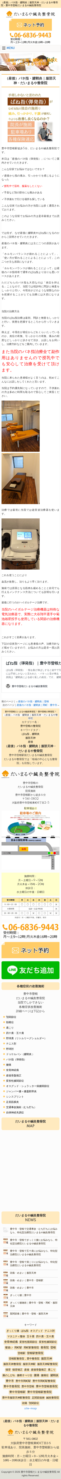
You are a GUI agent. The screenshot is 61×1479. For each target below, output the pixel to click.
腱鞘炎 (54, 1375)
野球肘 (10, 1049)
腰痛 (8, 1064)
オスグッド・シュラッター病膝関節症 (27, 1086)
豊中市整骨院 (12, 1386)
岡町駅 (18, 1347)
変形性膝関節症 (15, 1080)
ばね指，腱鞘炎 (30, 734)
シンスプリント (15, 1096)
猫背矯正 (17, 1369)
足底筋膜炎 (12, 1102)
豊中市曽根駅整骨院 (39, 1392)
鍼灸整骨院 (52, 1397)
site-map (30, 1408)
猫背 (8, 1369)
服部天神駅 (29, 1364)
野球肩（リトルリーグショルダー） (26, 1038)
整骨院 (45, 1347)
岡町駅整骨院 (31, 1347)
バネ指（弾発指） (16, 1059)
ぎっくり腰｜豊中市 (20, 1295)
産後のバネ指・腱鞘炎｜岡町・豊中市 (37, 705)
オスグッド (36, 1330)
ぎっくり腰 (12, 1330)
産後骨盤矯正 (13, 1075)
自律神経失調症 (15, 1112)
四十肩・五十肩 (15, 1033)
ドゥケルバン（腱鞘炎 (19, 1054)
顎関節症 (11, 1017)
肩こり (10, 1027)
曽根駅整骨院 (35, 1353)
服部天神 (30, 738)
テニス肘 (11, 1043)
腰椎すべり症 (24, 1375)
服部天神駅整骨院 (47, 1364)
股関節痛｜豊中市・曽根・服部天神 (29, 1313)
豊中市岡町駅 (23, 1381)
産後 (30, 741)
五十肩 (30, 1336)
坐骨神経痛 (12, 1070)
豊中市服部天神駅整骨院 (16, 1397)
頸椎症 (10, 1022)
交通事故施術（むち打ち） (21, 1107)
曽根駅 (21, 1353)
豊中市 (10, 1380)
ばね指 (24, 1330)
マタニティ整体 (16, 1336)
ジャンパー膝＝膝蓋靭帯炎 (21, 1091)
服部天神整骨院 (12, 1364)
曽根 (53, 1347)
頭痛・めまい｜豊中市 (22, 1287)
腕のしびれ (9, 1375)
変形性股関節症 (28, 1342)
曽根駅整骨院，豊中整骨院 (24, 1358)
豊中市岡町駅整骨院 (44, 1381)
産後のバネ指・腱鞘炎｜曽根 (33, 701)
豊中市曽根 (28, 1386)
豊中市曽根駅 (17, 1392)
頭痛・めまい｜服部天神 (23, 1273)
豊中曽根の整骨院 (30, 726)
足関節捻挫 (38, 1397)
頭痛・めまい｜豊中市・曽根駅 (26, 1280)
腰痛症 (45, 1375)
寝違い (9, 1347)
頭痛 (24, 1403)
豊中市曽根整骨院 (47, 1386)
